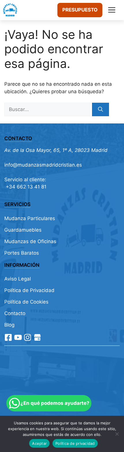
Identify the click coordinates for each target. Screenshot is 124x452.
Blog (9, 325)
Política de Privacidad (29, 290)
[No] (117, 434)
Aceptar (39, 443)
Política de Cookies (26, 302)
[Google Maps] (37, 337)
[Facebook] (8, 337)
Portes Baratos (21, 253)
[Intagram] (27, 337)
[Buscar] (100, 110)
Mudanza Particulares (29, 218)
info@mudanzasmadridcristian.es (43, 165)
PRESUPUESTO (79, 10)
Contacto (14, 313)
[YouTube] (18, 337)
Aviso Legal (17, 279)
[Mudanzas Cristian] (10, 10)
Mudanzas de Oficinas (30, 241)
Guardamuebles (23, 230)
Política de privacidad (75, 443)
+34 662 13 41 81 (25, 187)
